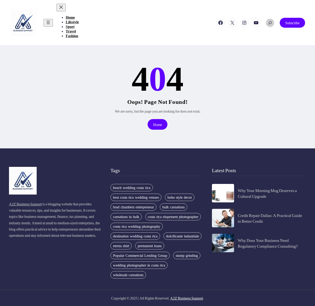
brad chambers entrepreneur (133, 207)
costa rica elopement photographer (173, 216)
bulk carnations (173, 207)
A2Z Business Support (25, 203)
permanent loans (150, 245)
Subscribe (292, 22)
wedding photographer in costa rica (139, 265)
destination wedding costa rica (135, 236)
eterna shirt (121, 245)
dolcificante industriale (182, 236)
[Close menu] (61, 7)
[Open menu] (48, 23)
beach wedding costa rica (131, 187)
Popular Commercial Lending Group (140, 255)
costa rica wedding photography (136, 226)
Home (157, 124)
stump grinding (187, 255)
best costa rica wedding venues (136, 197)
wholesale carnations (128, 275)
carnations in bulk (126, 216)
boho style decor (179, 197)
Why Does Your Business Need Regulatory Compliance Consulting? (268, 243)
